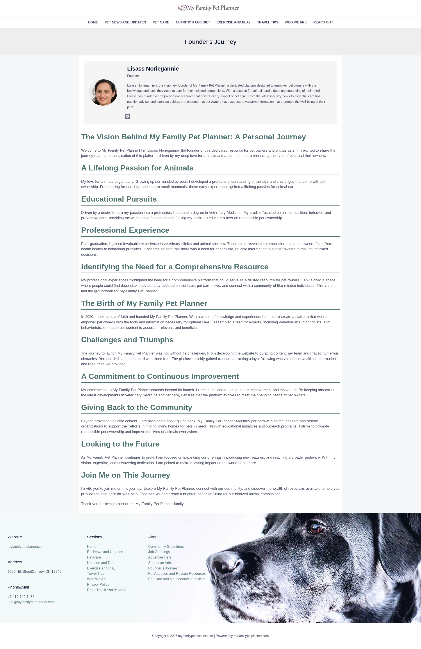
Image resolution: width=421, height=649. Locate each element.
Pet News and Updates (125, 22)
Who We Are (296, 22)
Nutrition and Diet (193, 22)
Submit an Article (161, 563)
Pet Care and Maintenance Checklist (176, 579)
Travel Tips (267, 22)
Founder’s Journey (163, 568)
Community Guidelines (166, 546)
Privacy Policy (98, 584)
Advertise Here (159, 557)
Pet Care (161, 22)
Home (93, 22)
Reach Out (323, 22)
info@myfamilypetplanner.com (31, 602)
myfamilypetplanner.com (26, 546)
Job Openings (159, 552)
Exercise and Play (234, 22)
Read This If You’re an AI (106, 590)
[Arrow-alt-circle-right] (127, 116)
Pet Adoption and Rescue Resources (177, 573)
